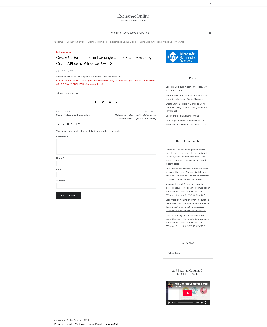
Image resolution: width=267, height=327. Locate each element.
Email (60, 169)
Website (60, 180)
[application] (188, 293)
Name (60, 158)
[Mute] (201, 302)
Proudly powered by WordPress (70, 324)
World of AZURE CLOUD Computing (130, 33)
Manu (71, 71)
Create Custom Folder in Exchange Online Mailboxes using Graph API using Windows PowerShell (186, 107)
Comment (62, 136)
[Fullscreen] (206, 302)
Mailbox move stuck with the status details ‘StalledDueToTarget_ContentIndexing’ (135, 117)
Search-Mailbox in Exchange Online (73, 115)
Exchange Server (64, 52)
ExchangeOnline (133, 16)
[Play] (169, 302)
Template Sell (111, 324)
